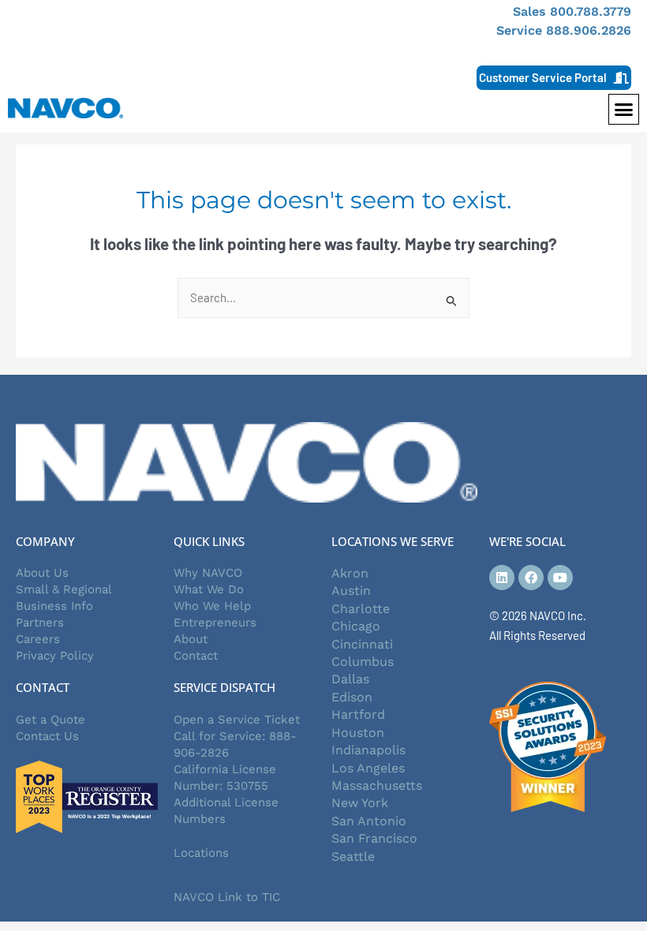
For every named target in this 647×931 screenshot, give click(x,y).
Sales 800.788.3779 (572, 11)
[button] (624, 109)
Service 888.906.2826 (563, 30)
